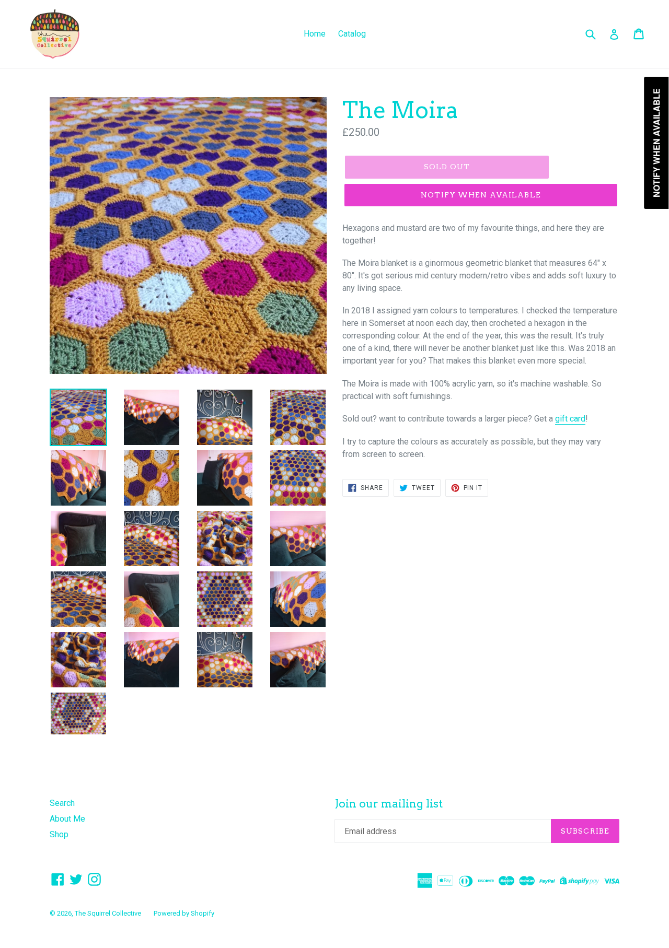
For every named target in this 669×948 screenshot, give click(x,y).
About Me (67, 819)
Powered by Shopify (184, 913)
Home (315, 34)
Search (62, 803)
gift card (570, 419)
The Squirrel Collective (108, 913)
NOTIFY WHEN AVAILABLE (481, 195)
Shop (59, 834)
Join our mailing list (388, 803)
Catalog (352, 34)
